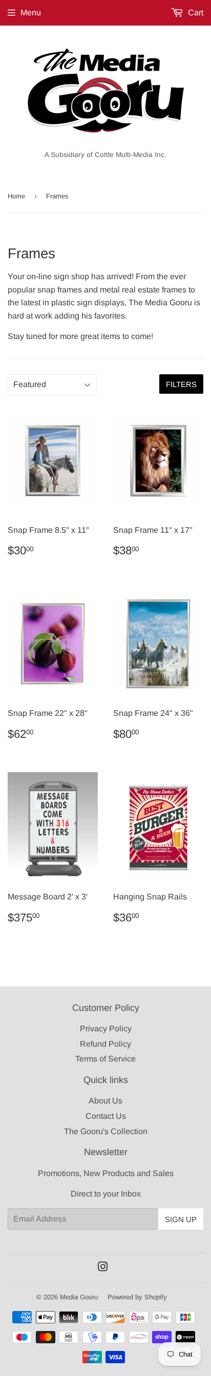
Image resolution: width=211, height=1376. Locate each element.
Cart (194, 12)
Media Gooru (79, 1297)
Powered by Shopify (137, 1297)
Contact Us (106, 1116)
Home (16, 196)
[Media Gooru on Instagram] (103, 1268)
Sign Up (181, 1219)
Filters (181, 384)
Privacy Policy (106, 1028)
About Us (105, 1100)
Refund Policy (105, 1044)
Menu (30, 12)
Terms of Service (105, 1058)
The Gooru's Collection (105, 1131)
